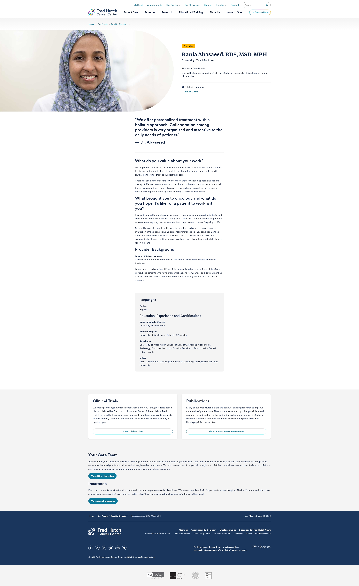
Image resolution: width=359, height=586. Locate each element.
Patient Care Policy (222, 533)
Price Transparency (202, 533)
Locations (221, 5)
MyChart (138, 5)
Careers (208, 5)
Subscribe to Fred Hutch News (255, 530)
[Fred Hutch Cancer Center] (104, 531)
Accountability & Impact (203, 530)
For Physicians (192, 5)
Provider (188, 46)
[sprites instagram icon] (117, 548)
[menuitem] (131, 12)
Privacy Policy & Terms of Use (157, 533)
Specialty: (188, 60)
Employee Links (228, 530)
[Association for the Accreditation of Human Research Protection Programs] (195, 575)
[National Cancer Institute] (155, 575)
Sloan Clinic (191, 91)
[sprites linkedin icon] (104, 548)
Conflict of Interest (182, 533)
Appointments (154, 5)
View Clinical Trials (133, 431)
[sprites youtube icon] (111, 548)
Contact (235, 5)
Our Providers (173, 5)
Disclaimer (238, 533)
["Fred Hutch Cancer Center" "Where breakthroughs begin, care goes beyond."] (102, 12)
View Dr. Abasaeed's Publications (226, 431)
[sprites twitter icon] (97, 548)
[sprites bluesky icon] (124, 548)
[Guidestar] (208, 575)
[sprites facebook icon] (90, 548)
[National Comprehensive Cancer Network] (178, 575)
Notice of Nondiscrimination (258, 533)
